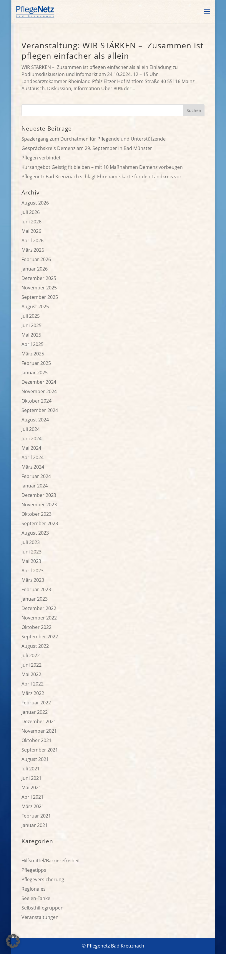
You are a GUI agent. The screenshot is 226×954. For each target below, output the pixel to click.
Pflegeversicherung (42, 879)
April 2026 (32, 240)
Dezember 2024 (38, 382)
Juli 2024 (30, 429)
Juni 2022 (31, 665)
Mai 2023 (31, 561)
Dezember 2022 (38, 608)
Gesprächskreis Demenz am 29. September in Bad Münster (86, 148)
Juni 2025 (31, 325)
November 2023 (39, 504)
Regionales (33, 889)
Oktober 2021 (36, 740)
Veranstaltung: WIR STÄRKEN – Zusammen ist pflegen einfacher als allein (112, 50)
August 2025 (35, 306)
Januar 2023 (34, 599)
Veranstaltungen (40, 917)
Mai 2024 (31, 448)
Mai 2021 (31, 787)
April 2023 (32, 570)
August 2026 (35, 203)
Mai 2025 (31, 335)
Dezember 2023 (38, 495)
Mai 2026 (31, 231)
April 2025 (32, 344)
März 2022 (32, 693)
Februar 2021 (36, 816)
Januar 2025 (34, 372)
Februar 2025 (36, 363)
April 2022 (32, 684)
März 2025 (32, 353)
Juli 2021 (30, 768)
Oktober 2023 (36, 514)
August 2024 (35, 419)
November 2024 (39, 391)
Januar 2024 (34, 485)
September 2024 (39, 410)
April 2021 (32, 797)
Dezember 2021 (38, 721)
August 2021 (35, 759)
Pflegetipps (33, 870)
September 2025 (39, 297)
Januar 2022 (34, 712)
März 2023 (32, 580)
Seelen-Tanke (35, 898)
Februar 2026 (36, 259)
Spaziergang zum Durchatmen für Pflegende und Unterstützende (93, 139)
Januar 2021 (34, 825)
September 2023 (39, 523)
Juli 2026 (30, 212)
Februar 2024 (36, 476)
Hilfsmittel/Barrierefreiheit (50, 860)
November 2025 (39, 287)
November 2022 (39, 617)
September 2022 (39, 636)
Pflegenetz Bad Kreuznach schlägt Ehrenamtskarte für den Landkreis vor (101, 176)
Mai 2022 (31, 674)
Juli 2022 (30, 655)
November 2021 (39, 731)
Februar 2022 (36, 702)
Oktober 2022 (36, 627)
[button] (13, 941)
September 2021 (39, 750)
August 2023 (35, 533)
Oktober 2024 (36, 401)
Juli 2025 (30, 316)
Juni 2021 (31, 778)
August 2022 (35, 646)
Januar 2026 (34, 269)
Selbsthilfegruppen (42, 907)
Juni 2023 (31, 551)
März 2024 (32, 467)
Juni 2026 (31, 221)
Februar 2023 (36, 589)
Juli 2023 (30, 542)
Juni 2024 (31, 438)
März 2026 (32, 250)
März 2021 (32, 806)
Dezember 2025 (38, 278)
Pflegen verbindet (41, 157)
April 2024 (32, 457)
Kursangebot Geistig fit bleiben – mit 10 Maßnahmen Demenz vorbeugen (102, 167)
